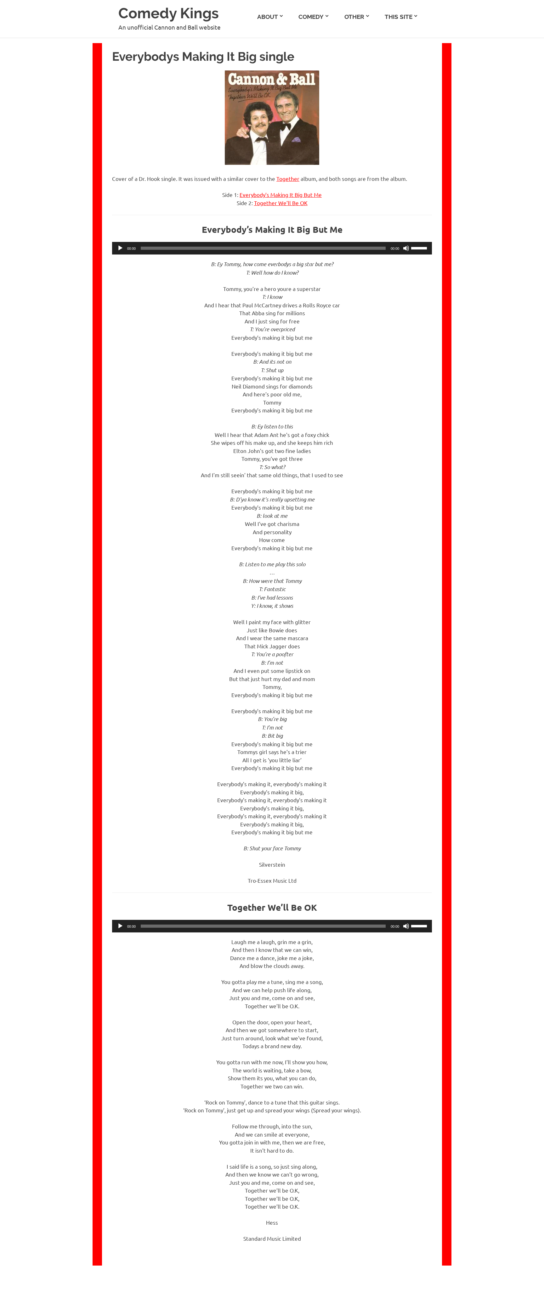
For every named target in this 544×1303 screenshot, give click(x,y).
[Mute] (406, 248)
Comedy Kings (168, 13)
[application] (272, 248)
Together (287, 178)
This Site (398, 16)
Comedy (311, 16)
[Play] (120, 248)
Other (354, 16)
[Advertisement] (503, 132)
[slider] (420, 247)
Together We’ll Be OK (281, 202)
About (267, 16)
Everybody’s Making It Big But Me (281, 194)
